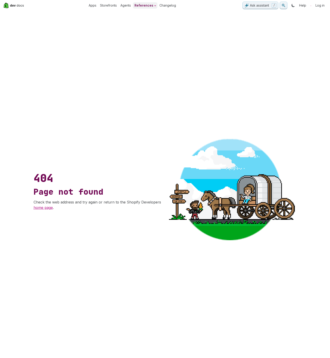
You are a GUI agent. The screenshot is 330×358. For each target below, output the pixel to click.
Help (302, 5)
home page (43, 207)
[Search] (283, 5)
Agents (125, 5)
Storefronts (108, 5)
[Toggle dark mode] (293, 5)
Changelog (167, 5)
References (143, 5)
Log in (320, 5)
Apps (92, 5)
